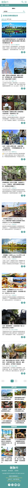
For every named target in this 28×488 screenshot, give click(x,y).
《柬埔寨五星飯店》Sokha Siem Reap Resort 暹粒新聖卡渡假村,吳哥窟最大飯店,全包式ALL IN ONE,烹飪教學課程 (13, 220)
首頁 (2, 5)
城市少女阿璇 (14, 329)
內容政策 (16, 470)
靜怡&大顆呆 (14, 366)
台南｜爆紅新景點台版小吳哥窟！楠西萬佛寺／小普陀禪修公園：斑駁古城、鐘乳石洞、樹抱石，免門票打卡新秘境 (13, 362)
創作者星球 (10, 470)
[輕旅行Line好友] (19, 485)
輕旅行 (5, 2)
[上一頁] (2, 381)
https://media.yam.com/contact (14, 480)
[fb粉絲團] (9, 485)
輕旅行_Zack (14, 115)
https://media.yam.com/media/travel (14, 477)
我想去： (14, 8)
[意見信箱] (15, 485)
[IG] (12, 485)
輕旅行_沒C (14, 81)
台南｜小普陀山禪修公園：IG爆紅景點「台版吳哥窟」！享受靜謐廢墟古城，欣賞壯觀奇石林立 (13, 148)
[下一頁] (25, 381)
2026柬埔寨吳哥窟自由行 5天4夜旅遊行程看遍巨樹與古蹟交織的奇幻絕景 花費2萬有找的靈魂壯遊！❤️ (13, 41)
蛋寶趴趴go (14, 151)
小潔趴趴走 (14, 188)
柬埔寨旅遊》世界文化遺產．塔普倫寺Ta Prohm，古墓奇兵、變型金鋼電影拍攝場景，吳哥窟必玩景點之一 (13, 184)
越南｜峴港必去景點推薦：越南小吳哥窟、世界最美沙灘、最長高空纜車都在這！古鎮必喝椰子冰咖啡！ (12, 77)
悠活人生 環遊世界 (15, 44)
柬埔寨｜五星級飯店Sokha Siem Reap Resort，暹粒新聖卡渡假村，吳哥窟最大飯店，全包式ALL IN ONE (14, 291)
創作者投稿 (4, 470)
